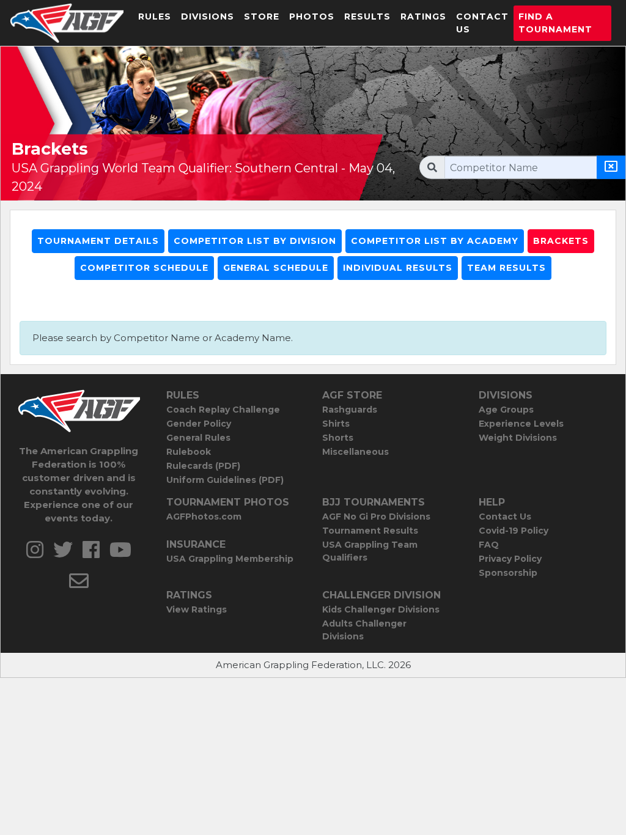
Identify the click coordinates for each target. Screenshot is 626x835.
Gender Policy (198, 423)
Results (367, 16)
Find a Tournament (555, 23)
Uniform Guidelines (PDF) (225, 479)
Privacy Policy (510, 558)
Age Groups (506, 409)
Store (261, 16)
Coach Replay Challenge (223, 409)
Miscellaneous (355, 451)
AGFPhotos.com (203, 516)
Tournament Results (370, 530)
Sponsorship (508, 572)
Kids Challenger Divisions (381, 609)
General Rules (198, 437)
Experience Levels (521, 423)
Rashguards (349, 409)
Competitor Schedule (144, 267)
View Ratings (196, 609)
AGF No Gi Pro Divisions (376, 516)
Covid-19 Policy (513, 530)
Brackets (561, 240)
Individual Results (397, 267)
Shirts (336, 423)
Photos (311, 16)
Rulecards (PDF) (203, 465)
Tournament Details (98, 240)
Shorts (337, 437)
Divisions (207, 16)
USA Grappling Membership (229, 558)
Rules (154, 16)
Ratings (423, 16)
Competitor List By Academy (434, 240)
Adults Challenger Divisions (364, 630)
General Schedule (275, 267)
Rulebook (188, 451)
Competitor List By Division (255, 240)
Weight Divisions (518, 437)
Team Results (506, 267)
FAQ (489, 544)
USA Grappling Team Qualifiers (370, 551)
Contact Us (482, 23)
